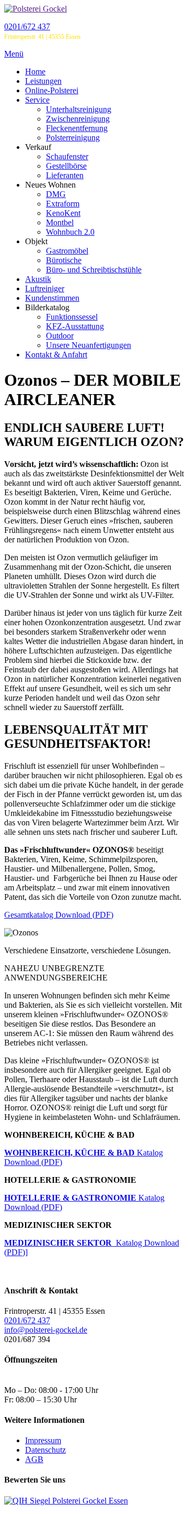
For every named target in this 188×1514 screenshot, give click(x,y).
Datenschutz (45, 1449)
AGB (34, 1459)
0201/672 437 (27, 26)
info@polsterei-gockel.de (45, 1329)
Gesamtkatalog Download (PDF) (58, 914)
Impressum (43, 1440)
